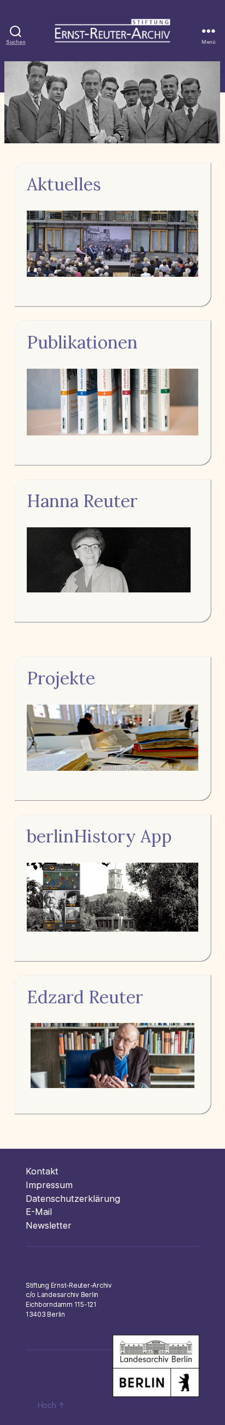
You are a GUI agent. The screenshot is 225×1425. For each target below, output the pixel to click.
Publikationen (82, 342)
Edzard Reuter (85, 997)
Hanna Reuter (82, 501)
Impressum (49, 1184)
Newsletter (49, 1225)
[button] (112, 102)
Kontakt (42, 1171)
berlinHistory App (99, 836)
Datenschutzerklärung (73, 1198)
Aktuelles (64, 184)
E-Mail (39, 1211)
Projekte (61, 678)
